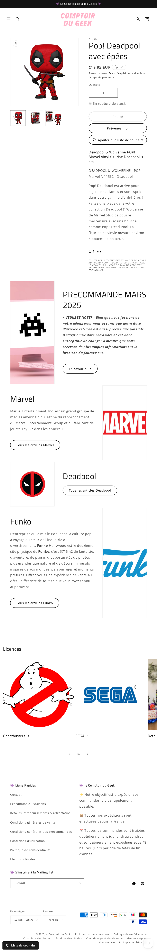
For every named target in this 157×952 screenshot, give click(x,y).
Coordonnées (107, 942)
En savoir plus (80, 369)
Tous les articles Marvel (35, 445)
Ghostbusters (14, 736)
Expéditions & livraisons (28, 804)
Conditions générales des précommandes (41, 832)
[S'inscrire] (79, 883)
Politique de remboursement (92, 934)
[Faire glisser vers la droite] (87, 754)
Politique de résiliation (133, 942)
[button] (8, 19)
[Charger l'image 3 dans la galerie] (53, 118)
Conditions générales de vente (32, 822)
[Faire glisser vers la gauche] (69, 754)
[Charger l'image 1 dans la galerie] (18, 118)
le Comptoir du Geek (58, 934)
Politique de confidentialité (30, 850)
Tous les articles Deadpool (90, 490)
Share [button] (97, 251)
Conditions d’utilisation (37, 938)
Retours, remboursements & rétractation (40, 813)
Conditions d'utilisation (27, 841)
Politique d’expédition (69, 938)
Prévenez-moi (118, 128)
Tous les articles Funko (34, 603)
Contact (15, 795)
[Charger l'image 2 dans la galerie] (35, 118)
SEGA (79, 736)
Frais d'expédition (120, 73)
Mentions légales (23, 859)
